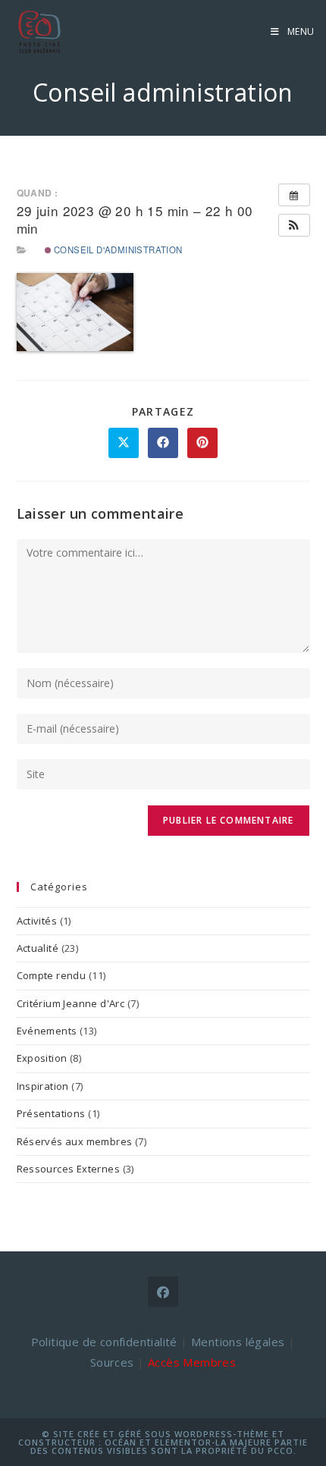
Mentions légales (237, 1341)
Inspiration (43, 1086)
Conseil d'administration (117, 249)
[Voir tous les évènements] (294, 195)
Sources (112, 1362)
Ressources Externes (69, 1169)
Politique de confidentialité (104, 1341)
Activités (37, 921)
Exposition (42, 1058)
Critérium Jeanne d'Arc (71, 1003)
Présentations (51, 1113)
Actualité (38, 948)
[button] (294, 225)
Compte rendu (51, 975)
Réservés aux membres (75, 1141)
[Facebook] (163, 1291)
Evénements (47, 1031)
